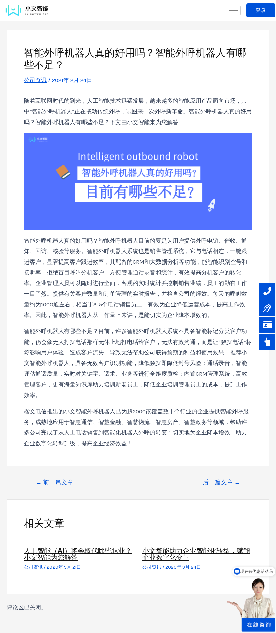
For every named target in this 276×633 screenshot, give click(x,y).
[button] (260, 10)
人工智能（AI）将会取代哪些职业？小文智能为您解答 (78, 554)
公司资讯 (35, 80)
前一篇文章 (54, 482)
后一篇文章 (221, 482)
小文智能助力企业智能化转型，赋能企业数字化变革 (196, 554)
